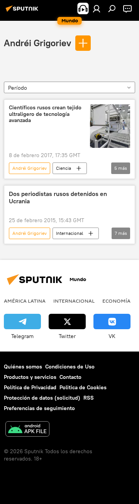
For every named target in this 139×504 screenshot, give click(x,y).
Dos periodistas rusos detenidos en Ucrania (58, 197)
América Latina (25, 300)
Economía (116, 300)
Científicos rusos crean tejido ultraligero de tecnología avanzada (45, 114)
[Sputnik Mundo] (23, 11)
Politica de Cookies (83, 387)
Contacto (70, 376)
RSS (88, 397)
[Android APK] (27, 430)
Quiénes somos (23, 366)
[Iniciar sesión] (96, 8)
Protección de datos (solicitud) (42, 397)
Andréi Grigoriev (37, 43)
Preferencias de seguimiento (39, 408)
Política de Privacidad (30, 387)
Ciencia (63, 168)
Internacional (69, 233)
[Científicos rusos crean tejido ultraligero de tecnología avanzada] (110, 126)
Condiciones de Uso (70, 366)
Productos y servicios (30, 376)
